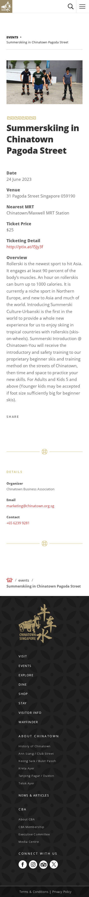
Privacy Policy (62, 892)
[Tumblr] (52, 428)
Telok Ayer (26, 783)
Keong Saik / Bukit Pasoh (37, 761)
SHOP (23, 694)
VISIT (23, 656)
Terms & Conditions (33, 892)
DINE (23, 684)
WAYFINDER (28, 722)
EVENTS (25, 666)
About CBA (27, 819)
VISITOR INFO (30, 713)
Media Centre (29, 842)
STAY (23, 703)
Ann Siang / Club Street (36, 753)
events (12, 37)
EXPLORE (26, 675)
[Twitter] (21, 428)
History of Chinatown (35, 746)
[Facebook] (10, 428)
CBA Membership (31, 827)
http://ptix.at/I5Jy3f (24, 247)
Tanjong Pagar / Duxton (36, 776)
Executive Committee (34, 834)
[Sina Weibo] (31, 428)
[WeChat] (62, 428)
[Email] (42, 428)
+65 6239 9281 (18, 523)
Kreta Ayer (26, 768)
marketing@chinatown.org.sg (30, 506)
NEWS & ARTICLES (34, 795)
